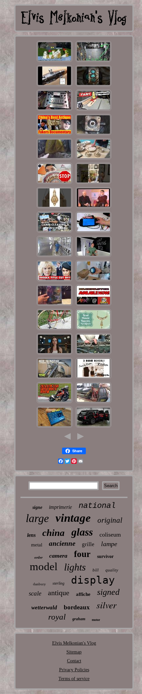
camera (58, 555)
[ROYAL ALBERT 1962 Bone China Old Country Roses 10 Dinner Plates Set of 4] (93, 158)
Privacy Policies (74, 669)
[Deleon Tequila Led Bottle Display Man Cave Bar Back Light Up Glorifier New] (93, 256)
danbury (39, 584)
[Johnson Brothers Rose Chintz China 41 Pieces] (54, 134)
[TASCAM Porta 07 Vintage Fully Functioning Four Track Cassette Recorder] (54, 427)
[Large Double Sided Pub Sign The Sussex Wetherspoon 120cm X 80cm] (54, 280)
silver (106, 604)
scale (35, 593)
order (38, 557)
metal (36, 544)
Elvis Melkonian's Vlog (74, 643)
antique (58, 593)
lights (75, 567)
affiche (83, 594)
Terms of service (73, 678)
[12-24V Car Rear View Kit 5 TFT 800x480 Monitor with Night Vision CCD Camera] (93, 232)
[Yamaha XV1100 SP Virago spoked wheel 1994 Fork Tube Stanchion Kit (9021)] (54, 378)
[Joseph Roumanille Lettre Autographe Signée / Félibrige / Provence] (93, 207)
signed (108, 592)
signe (37, 507)
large (37, 518)
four (82, 554)
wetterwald (44, 607)
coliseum (110, 534)
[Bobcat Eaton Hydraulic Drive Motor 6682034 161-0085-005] (93, 134)
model (43, 566)
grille (88, 544)
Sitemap (74, 652)
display (93, 580)
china (53, 532)
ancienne (62, 543)
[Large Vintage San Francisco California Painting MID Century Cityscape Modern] (93, 378)
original (109, 520)
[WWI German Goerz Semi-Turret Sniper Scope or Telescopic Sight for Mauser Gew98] (54, 85)
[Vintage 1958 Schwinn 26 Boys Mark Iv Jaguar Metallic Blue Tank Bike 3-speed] (54, 329)
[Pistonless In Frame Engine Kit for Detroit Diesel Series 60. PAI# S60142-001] (93, 353)
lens (31, 535)
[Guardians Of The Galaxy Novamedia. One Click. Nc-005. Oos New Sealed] (54, 305)
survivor (105, 556)
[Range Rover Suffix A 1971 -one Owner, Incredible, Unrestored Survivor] (93, 427)
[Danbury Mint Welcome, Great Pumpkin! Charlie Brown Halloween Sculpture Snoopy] (54, 61)
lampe (109, 543)
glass (82, 532)
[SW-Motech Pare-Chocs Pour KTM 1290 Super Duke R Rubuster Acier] (54, 402)
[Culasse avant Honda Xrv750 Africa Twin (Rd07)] (54, 232)
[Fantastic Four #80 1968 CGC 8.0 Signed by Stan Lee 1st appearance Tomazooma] (93, 183)
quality (111, 570)
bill (95, 570)
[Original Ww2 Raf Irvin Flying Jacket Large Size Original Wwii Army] (54, 158)
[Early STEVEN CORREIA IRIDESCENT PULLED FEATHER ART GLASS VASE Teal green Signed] (93, 329)
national (97, 505)
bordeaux (77, 607)
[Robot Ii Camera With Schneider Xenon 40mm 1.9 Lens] (54, 353)
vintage (73, 518)
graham (78, 619)
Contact (74, 660)
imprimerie (60, 507)
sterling (58, 583)
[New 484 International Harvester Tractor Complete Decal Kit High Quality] (93, 402)
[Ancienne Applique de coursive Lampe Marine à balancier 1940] (54, 207)
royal (57, 616)
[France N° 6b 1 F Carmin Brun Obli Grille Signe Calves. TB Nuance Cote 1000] (54, 256)
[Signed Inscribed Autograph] (54, 183)
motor (96, 620)
